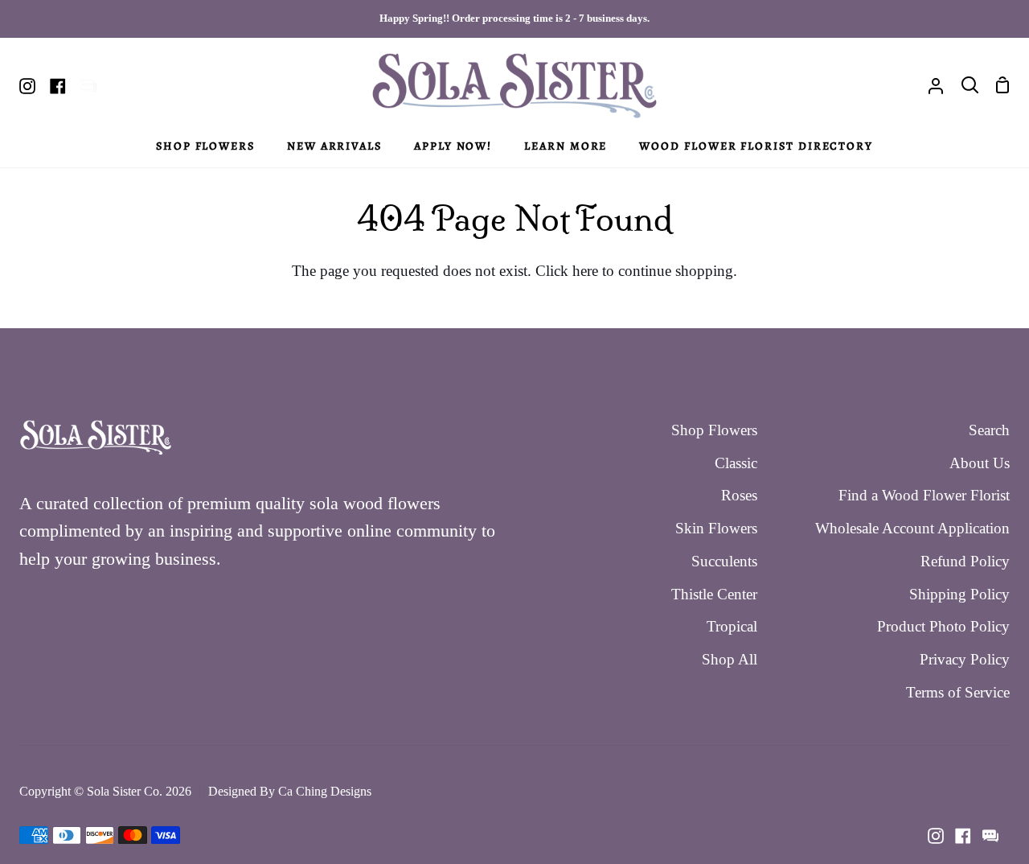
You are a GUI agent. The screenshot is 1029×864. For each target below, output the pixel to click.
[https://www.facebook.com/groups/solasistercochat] (990, 836)
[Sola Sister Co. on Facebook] (963, 836)
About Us (979, 463)
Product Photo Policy (943, 626)
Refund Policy (965, 561)
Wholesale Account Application (912, 528)
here (585, 270)
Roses (739, 495)
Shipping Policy (959, 594)
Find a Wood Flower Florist (924, 495)
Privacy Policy (965, 659)
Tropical (732, 626)
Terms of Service (958, 692)
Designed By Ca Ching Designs (289, 791)
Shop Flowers (714, 430)
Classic (736, 463)
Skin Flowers (716, 528)
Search (989, 430)
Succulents (724, 561)
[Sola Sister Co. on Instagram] (936, 836)
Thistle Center (714, 594)
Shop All (729, 659)
